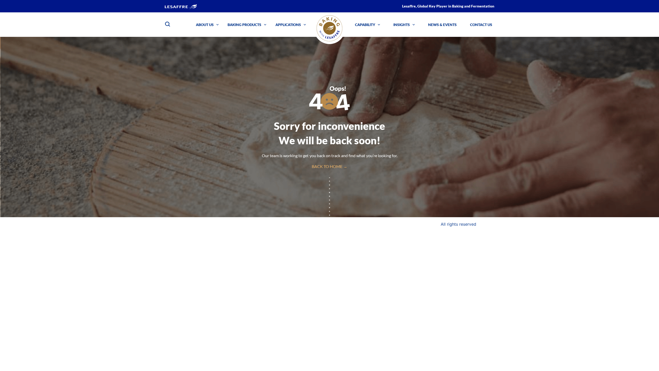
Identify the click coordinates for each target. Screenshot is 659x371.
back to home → (329, 166)
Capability (365, 24)
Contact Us (481, 24)
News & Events (442, 24)
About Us (205, 24)
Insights (401, 24)
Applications (288, 24)
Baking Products (244, 24)
